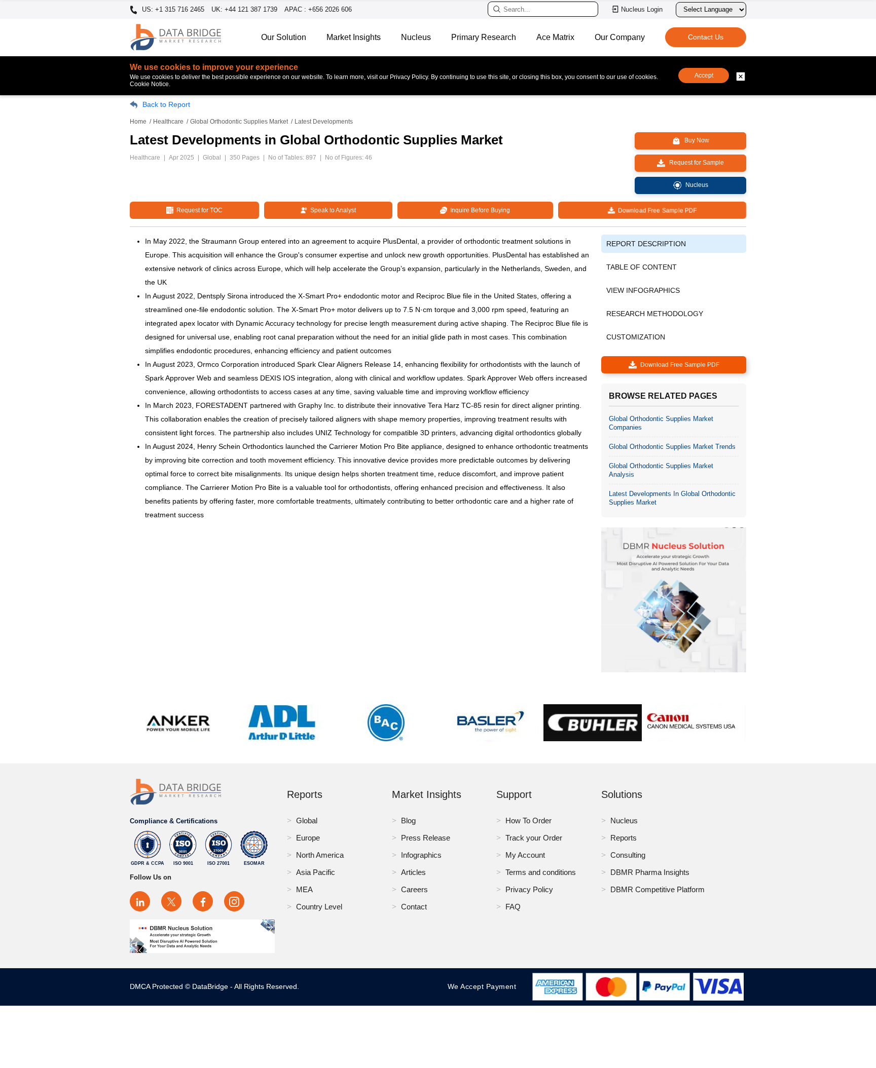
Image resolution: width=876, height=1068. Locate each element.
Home (138, 121)
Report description (646, 244)
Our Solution (283, 37)
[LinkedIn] (140, 901)
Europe (308, 837)
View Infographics (643, 290)
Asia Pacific (315, 872)
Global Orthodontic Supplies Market (239, 121)
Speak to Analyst (331, 210)
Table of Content (641, 267)
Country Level (319, 906)
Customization (635, 337)
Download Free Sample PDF (655, 210)
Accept (704, 75)
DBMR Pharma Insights (649, 872)
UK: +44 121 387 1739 (244, 9)
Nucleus (416, 37)
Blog (408, 820)
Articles (413, 872)
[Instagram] (234, 901)
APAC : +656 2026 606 (318, 9)
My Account (525, 855)
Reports (623, 837)
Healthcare (168, 121)
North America (320, 855)
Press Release (425, 837)
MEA (304, 889)
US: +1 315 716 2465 (172, 9)
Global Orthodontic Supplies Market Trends (672, 446)
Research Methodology (654, 314)
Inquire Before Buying (478, 210)
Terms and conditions (540, 872)
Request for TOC (198, 210)
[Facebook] (203, 901)
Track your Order (533, 837)
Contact (414, 906)
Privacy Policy (529, 889)
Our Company (620, 37)
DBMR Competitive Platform (657, 889)
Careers (414, 889)
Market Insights (353, 37)
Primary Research (483, 37)
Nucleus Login (642, 9)
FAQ (513, 906)
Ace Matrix (555, 37)
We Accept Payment (484, 986)
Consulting (627, 855)
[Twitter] (171, 901)
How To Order (528, 820)
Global (306, 820)
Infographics (421, 855)
